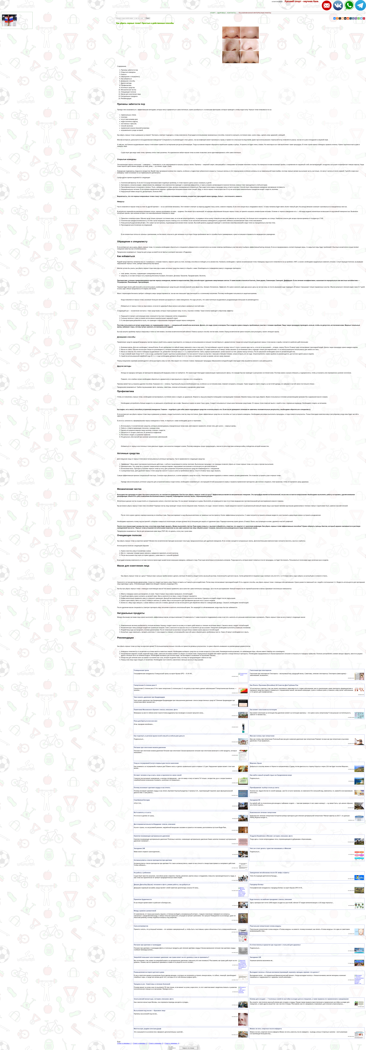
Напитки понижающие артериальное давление (152, 836)
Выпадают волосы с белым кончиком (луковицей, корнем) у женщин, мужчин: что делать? (284, 972)
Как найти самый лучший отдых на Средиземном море (271, 775)
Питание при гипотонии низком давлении (150, 747)
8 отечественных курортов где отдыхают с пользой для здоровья (275, 945)
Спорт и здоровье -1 (124, 1043)
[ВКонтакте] (334, 18)
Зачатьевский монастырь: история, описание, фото (154, 999)
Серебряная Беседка (142, 800)
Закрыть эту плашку (188, 1048)
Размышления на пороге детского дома (149, 972)
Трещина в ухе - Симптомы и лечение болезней (152, 984)
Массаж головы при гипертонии (262, 736)
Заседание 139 (255, 957)
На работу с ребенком (142, 872)
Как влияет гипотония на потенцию (263, 709)
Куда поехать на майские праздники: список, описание (271, 899)
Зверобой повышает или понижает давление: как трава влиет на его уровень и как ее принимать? (171, 957)
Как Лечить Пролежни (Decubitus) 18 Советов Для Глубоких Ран (274, 685)
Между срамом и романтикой (145, 911)
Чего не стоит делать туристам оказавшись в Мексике (270, 848)
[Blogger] (342, 18)
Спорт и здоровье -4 (172, 1043)
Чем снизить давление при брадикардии (149, 697)
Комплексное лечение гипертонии (263, 812)
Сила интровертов (141, 926)
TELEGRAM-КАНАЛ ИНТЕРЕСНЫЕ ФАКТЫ (255, 13)
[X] (340, 18)
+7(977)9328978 (277, 1)
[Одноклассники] (337, 18)
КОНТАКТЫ (231, 13)
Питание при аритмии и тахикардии (147, 945)
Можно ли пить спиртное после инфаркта (266, 1029)
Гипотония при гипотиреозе (260, 670)
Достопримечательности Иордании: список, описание (154, 824)
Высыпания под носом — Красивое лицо (149, 1010)
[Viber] (356, 18)
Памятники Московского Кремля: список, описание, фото (156, 709)
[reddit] (348, 18)
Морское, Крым (256, 763)
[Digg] (345, 18)
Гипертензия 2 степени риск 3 (145, 685)
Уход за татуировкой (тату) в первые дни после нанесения (156, 763)
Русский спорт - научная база (303, 1)
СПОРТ (213, 13)
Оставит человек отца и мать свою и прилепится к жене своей (157, 775)
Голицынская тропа (141, 670)
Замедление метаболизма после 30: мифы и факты (269, 872)
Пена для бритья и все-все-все (145, 721)
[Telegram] (361, 18)
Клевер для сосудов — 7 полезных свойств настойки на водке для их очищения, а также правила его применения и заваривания (299, 999)
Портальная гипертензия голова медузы (265, 926)
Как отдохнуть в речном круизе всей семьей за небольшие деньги (159, 736)
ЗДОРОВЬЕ (221, 13)
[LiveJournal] (350, 18)
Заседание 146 (139, 848)
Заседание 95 (255, 800)
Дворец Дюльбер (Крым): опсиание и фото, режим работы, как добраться (162, 884)
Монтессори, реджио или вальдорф (147, 1029)
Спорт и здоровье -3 (156, 1043)
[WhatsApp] (358, 18)
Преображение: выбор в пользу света (264, 787)
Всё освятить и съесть (142, 812)
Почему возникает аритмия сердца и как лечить (152, 787)
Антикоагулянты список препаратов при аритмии (153, 860)
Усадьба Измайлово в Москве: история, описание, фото (271, 836)
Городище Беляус (257, 884)
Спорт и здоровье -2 (140, 1043)
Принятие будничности (143, 899)
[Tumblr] (353, 18)
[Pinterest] (364, 18)
